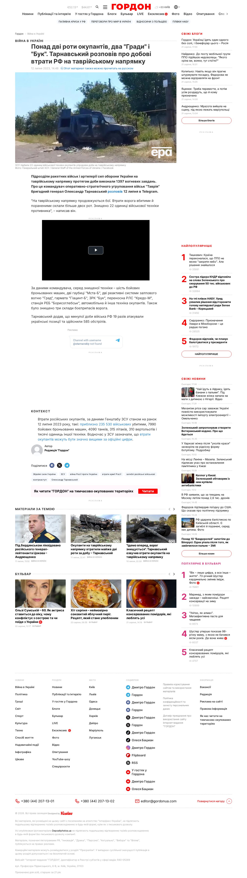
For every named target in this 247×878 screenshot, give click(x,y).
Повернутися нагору (211, 801)
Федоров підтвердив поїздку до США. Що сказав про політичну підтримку (206, 508)
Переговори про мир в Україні (111, 21)
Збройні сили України (44, 474)
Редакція (206, 694)
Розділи (56, 680)
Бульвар (127, 14)
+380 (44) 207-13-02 (97, 801)
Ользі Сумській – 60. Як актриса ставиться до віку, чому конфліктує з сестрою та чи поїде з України (39, 616)
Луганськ (95, 737)
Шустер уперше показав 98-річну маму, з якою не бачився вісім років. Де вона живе (209, 635)
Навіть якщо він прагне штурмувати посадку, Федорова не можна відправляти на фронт (204, 75)
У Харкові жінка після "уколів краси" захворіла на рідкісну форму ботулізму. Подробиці (205, 447)
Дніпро (93, 723)
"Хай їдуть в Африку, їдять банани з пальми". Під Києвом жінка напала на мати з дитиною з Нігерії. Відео (205, 394)
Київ (92, 687)
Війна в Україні (35, 33)
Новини (27, 14)
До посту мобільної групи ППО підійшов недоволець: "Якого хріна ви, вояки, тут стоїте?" (205, 57)
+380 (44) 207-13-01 (37, 801)
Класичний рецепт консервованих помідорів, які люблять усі (148, 614)
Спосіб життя (24, 737)
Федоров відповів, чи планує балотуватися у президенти (208, 340)
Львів (92, 694)
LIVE (140, 14)
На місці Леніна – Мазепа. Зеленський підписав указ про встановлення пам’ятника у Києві (206, 463)
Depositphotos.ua (61, 830)
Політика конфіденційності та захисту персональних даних (176, 703)
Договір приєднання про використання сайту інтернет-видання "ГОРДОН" (177, 721)
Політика (21, 694)
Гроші (19, 701)
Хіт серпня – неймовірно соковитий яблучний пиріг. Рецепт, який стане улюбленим (95, 614)
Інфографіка (23, 752)
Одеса (93, 701)
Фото (175, 14)
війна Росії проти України (83, 474)
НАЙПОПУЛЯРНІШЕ (196, 246)
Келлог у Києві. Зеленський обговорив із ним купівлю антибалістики (205, 480)
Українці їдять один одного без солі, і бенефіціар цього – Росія (205, 41)
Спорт (19, 716)
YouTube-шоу (61, 759)
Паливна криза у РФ (72, 21)
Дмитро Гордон (143, 687)
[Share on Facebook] (51, 465)
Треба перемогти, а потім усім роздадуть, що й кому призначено (204, 92)
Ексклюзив (156, 14)
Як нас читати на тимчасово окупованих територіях (215, 719)
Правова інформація (213, 708)
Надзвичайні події (27, 744)
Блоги (112, 14)
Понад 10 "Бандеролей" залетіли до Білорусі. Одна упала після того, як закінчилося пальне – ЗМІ (205, 542)
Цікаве (19, 759)
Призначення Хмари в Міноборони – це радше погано (206, 324)
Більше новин (206, 553)
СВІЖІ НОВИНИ (193, 378)
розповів (115, 191)
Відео (188, 14)
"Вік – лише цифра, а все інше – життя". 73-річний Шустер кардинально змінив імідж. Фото (210, 577)
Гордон (19, 33)
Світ (18, 708)
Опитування (205, 14)
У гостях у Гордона (89, 14)
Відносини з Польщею (152, 21)
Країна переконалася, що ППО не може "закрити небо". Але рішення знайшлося (206, 260)
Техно (19, 730)
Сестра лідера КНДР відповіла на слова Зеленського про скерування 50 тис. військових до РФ (210, 281)
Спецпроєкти (61, 766)
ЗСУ (63, 474)
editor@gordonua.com (159, 801)
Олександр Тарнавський (65, 479)
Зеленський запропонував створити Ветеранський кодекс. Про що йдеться (206, 431)
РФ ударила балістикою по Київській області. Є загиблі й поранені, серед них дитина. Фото (206, 524)
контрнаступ (40, 479)
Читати (148, 491)
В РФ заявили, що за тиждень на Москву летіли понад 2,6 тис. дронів (205, 496)
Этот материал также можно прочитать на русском (98, 68)
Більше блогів (207, 120)
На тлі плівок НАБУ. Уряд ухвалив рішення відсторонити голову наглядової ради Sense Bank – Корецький (210, 303)
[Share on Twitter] (59, 465)
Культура (21, 723)
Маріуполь (96, 730)
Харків (93, 716)
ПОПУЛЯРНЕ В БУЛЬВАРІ (201, 563)
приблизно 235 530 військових (105, 424)
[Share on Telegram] (67, 465)
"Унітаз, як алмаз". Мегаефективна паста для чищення (206, 616)
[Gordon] (131, 7)
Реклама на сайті (211, 701)
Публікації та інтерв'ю (54, 14)
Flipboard (139, 755)
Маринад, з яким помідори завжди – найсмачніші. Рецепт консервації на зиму (209, 598)
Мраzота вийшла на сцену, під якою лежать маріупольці (205, 108)
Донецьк (94, 708)
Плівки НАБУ (181, 21)
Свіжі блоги (192, 33)
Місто (92, 680)
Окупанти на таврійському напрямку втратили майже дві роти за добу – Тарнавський (94, 549)
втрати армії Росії (111, 474)
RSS (135, 763)
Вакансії (205, 687)
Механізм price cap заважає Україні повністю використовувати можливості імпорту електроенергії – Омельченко (206, 413)
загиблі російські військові (140, 474)
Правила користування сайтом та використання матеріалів (177, 688)
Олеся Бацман (142, 740)
